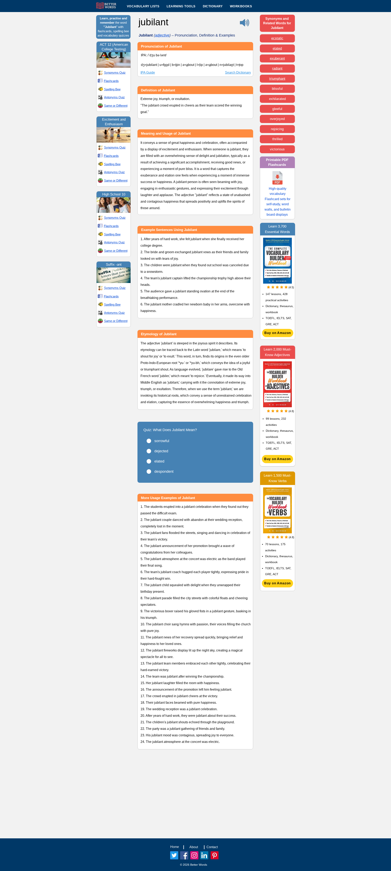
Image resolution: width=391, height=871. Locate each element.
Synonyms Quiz (115, 72)
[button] (181, 6)
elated (277, 48)
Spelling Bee (112, 89)
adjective (162, 35)
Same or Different (115, 105)
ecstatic (277, 38)
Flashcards (111, 81)
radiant (277, 68)
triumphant (277, 79)
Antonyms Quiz (114, 97)
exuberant (277, 58)
